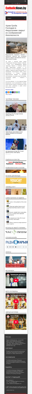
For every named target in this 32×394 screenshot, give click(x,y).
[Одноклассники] (8, 92)
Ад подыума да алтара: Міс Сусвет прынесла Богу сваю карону (15, 152)
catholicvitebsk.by (10, 390)
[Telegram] (19, 92)
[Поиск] (25, 1)
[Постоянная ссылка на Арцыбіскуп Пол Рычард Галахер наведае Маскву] (16, 112)
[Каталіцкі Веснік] (16, 8)
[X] (13, 92)
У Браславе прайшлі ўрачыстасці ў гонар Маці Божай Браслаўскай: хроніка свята (15, 208)
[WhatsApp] (17, 92)
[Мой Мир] (11, 92)
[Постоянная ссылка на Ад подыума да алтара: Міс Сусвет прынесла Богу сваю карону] (16, 149)
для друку (9, 94)
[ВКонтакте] (6, 92)
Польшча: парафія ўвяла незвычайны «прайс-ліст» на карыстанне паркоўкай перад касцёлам (16, 213)
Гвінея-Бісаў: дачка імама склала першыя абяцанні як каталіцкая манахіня (14, 133)
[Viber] (15, 92)
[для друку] (6, 94)
